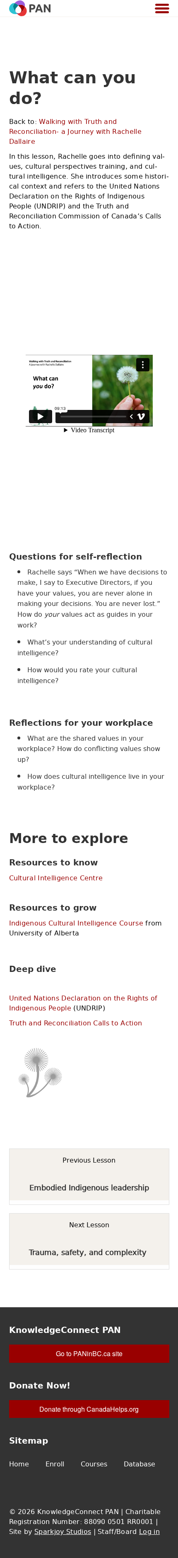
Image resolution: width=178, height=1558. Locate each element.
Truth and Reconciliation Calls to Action (75, 1023)
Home (19, 1464)
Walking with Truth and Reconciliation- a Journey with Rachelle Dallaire (75, 131)
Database (139, 1464)
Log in (149, 1531)
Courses (94, 1464)
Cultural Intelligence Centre (56, 878)
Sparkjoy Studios (62, 1531)
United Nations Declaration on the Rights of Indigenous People (83, 1003)
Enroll (55, 1464)
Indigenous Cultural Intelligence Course (76, 923)
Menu (162, 9)
